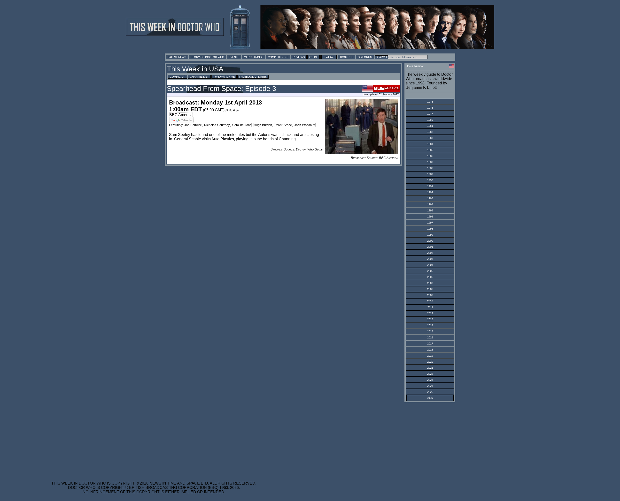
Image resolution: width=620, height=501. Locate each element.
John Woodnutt (304, 125)
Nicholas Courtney (217, 125)
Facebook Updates (253, 76)
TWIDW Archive (224, 76)
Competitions (278, 57)
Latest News (177, 57)
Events (234, 57)
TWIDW (328, 57)
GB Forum (365, 57)
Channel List (199, 76)
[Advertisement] (153, 438)
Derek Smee (283, 125)
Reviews (299, 57)
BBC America (181, 115)
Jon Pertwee (193, 125)
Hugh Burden (263, 125)
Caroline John (241, 125)
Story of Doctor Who (207, 57)
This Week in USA (195, 69)
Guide (313, 57)
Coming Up (177, 76)
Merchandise (253, 57)
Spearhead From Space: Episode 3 (221, 88)
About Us (346, 57)
